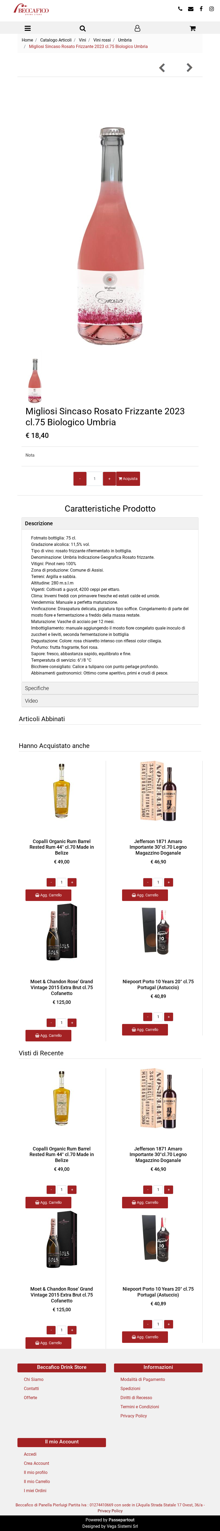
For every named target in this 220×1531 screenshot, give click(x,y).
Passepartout (121, 1519)
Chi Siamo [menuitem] (33, 1379)
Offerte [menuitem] (30, 1397)
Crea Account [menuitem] (36, 1463)
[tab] (110, 523)
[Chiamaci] (180, 9)
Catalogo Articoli (56, 40)
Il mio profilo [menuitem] (35, 1472)
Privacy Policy (110, 1510)
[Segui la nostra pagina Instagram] (211, 9)
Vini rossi (102, 40)
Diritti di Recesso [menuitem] (136, 1397)
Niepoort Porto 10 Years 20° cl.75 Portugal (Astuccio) (158, 984)
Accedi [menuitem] (30, 1454)
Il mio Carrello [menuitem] (37, 1481)
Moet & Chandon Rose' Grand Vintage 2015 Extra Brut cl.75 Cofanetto (61, 987)
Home (27, 40)
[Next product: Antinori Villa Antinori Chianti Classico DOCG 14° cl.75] (189, 68)
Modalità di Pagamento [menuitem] (142, 1379)
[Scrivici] (190, 9)
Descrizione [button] (39, 523)
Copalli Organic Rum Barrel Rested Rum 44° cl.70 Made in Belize (62, 847)
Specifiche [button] (37, 688)
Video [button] (31, 701)
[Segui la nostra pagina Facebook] (201, 9)
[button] (110, 214)
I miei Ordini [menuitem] (35, 1490)
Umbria (125, 40)
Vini (82, 40)
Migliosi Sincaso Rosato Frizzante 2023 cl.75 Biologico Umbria (88, 46)
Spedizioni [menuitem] (130, 1388)
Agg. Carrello (50, 895)
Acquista (130, 478)
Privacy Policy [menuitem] (133, 1415)
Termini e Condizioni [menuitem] (139, 1406)
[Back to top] (205, 1516)
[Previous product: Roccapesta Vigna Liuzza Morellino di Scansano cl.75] (162, 68)
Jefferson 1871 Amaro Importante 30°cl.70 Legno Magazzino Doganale (158, 847)
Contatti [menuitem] (31, 1388)
